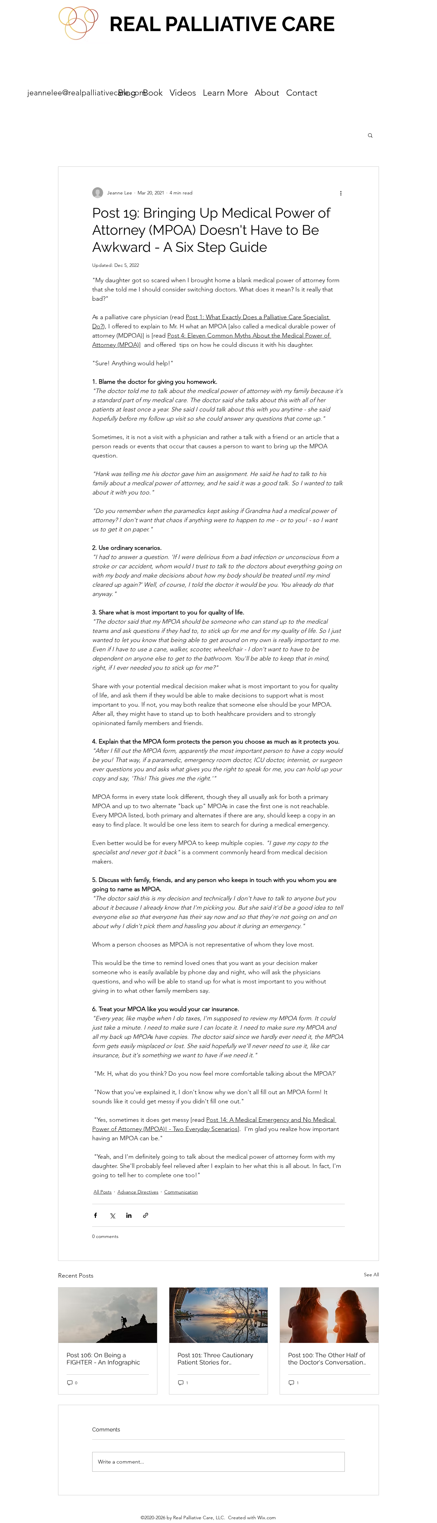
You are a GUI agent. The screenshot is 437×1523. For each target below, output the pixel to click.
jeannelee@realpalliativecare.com (86, 92)
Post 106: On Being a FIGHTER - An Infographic (103, 1358)
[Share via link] (145, 1215)
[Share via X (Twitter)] (112, 1215)
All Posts (103, 1192)
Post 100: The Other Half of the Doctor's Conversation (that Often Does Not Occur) (328, 1358)
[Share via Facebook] (95, 1215)
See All (371, 1275)
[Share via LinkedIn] (129, 1215)
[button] (370, 135)
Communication (181, 1192)
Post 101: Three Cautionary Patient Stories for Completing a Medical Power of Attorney (215, 1358)
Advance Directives (137, 1192)
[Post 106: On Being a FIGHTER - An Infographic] (107, 1315)
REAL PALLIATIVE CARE (222, 24)
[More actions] (341, 193)
